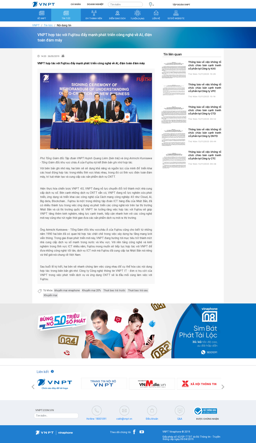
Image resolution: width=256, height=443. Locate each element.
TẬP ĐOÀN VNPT (181, 4)
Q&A (179, 418)
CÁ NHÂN (76, 4)
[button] (33, 386)
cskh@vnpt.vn (124, 418)
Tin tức (48, 25)
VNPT (36, 25)
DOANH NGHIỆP (95, 4)
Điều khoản (152, 418)
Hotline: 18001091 (97, 418)
